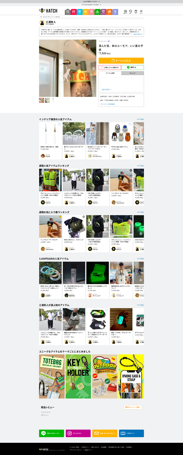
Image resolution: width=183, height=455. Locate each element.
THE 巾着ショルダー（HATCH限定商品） (95, 194)
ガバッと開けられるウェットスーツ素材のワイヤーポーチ (97, 334)
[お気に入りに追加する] (92, 92)
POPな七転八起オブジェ (119, 147)
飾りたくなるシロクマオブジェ (73, 148)
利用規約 (129, 447)
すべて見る (140, 119)
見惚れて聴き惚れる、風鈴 (49, 147)
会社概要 (104, 447)
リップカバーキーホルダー (120, 193)
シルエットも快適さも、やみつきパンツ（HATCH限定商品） (73, 194)
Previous (42, 68)
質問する (133, 67)
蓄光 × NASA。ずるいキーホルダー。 (121, 334)
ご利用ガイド (85, 447)
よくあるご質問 (74, 447)
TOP (41, 16)
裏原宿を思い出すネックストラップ (121, 287)
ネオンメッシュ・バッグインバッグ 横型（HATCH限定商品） (121, 241)
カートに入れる (123, 60)
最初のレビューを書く (132, 407)
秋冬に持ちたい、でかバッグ (73, 240)
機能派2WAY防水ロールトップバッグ (73, 334)
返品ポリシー (89, 450)
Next (93, 68)
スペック (132, 73)
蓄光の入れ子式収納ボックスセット (97, 287)
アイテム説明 (110, 73)
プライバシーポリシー (76, 450)
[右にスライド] (141, 141)
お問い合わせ (95, 447)
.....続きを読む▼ (137, 34)
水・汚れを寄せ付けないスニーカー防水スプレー (73, 287)
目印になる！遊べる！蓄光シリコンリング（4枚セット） (50, 287)
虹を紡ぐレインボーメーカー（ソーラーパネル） (97, 148)
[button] (130, 12)
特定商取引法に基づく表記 (116, 447)
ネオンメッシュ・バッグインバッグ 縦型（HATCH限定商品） (50, 194)
